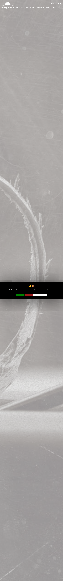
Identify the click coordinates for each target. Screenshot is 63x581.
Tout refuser (29, 295)
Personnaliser (40, 295)
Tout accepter (21, 295)
